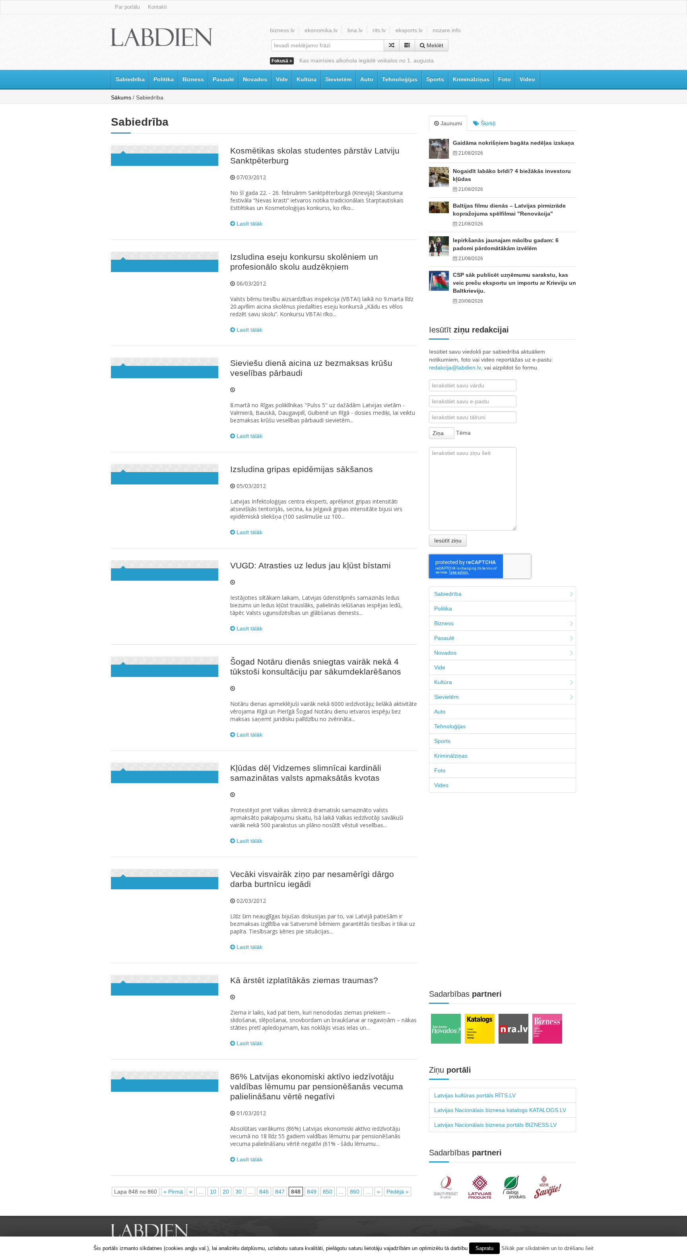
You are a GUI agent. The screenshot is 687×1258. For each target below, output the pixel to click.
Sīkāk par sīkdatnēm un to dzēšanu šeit (547, 1248)
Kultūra (306, 79)
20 (226, 1191)
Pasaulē (223, 79)
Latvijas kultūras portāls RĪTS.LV (475, 1095)
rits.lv (379, 30)
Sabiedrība (130, 79)
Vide (282, 79)
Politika (163, 79)
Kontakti (157, 7)
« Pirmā (173, 1191)
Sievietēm (338, 79)
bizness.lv (282, 30)
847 (280, 1191)
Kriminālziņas (471, 79)
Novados (255, 79)
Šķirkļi (487, 123)
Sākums (121, 97)
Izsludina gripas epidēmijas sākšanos (301, 469)
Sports (435, 79)
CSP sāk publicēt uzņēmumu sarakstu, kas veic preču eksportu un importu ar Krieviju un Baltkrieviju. (514, 283)
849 (311, 1191)
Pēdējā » (397, 1191)
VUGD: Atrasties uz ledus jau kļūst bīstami (310, 565)
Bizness (193, 79)
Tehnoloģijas (399, 79)
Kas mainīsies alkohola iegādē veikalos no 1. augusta (366, 60)
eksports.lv (409, 30)
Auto (366, 79)
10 (213, 1191)
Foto (504, 79)
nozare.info (447, 30)
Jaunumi (450, 123)
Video (527, 79)
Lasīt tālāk (248, 223)
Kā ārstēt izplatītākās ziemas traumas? (304, 980)
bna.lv (355, 30)
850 (327, 1191)
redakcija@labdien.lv (455, 367)
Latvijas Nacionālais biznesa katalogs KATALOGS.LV (500, 1110)
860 (354, 1191)
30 (238, 1191)
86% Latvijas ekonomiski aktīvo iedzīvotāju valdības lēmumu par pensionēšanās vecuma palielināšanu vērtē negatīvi (316, 1086)
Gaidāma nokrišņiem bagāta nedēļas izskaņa (513, 143)
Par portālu (127, 7)
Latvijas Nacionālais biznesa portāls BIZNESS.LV (495, 1125)
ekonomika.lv (321, 30)
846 (264, 1191)
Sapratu (484, 1248)
